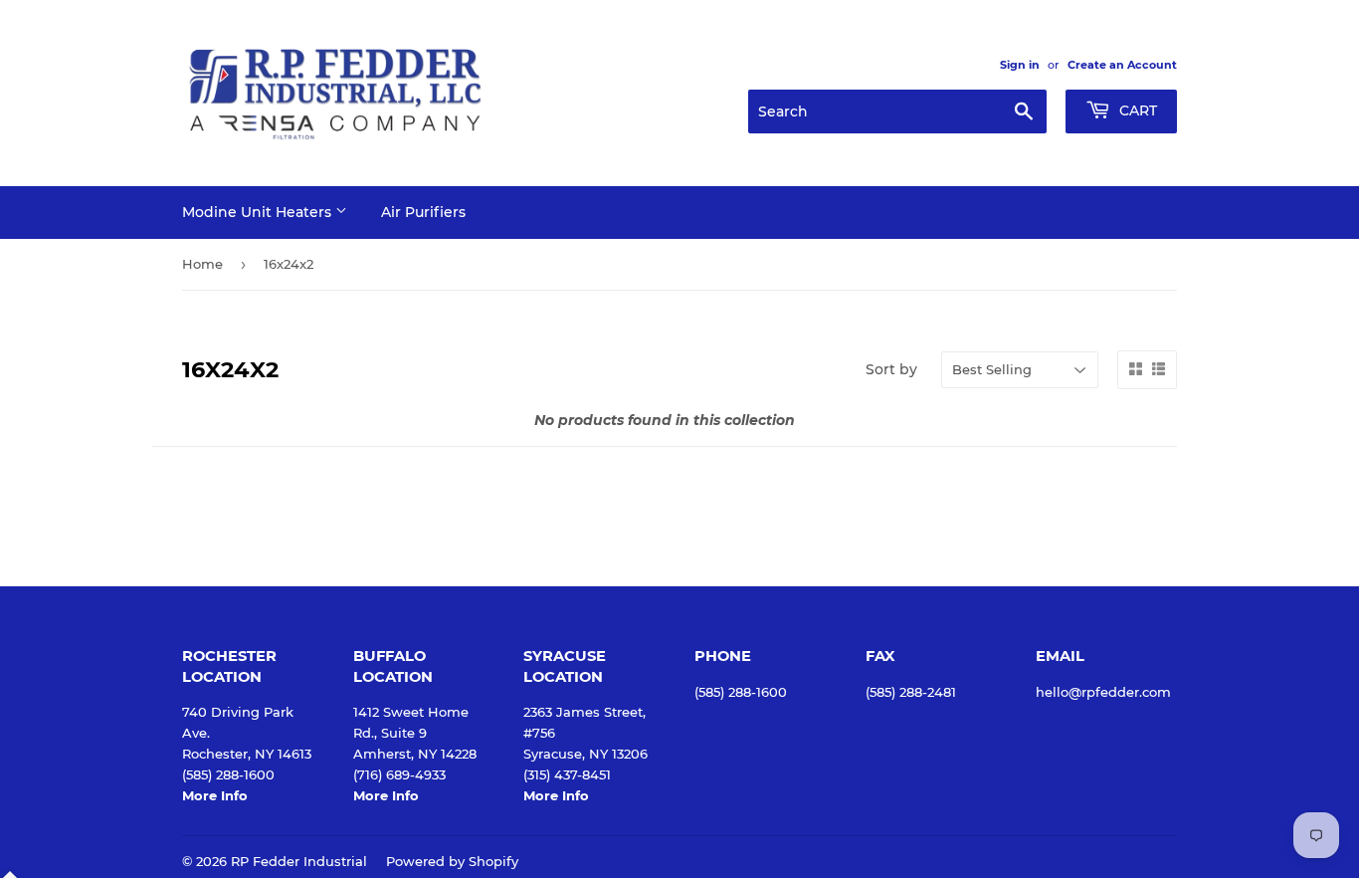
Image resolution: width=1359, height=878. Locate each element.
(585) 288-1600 (740, 692)
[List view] (1158, 369)
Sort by (891, 369)
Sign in (1020, 65)
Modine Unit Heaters (258, 212)
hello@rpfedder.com (1103, 692)
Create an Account (1122, 65)
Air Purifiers (423, 212)
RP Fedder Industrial (299, 861)
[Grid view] (1135, 369)
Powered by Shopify (452, 861)
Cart (1136, 110)
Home (202, 264)
